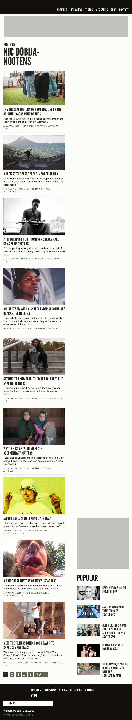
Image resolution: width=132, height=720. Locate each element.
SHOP (113, 10)
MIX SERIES (102, 10)
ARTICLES (62, 10)
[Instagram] (109, 4)
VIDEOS (89, 10)
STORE (34, 695)
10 (21, 533)
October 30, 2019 (12, 663)
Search (5, 703)
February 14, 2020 (13, 468)
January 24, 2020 (12, 593)
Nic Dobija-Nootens (21, 54)
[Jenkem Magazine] (28, 6)
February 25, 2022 (13, 189)
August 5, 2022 (11, 126)
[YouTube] (117, 4)
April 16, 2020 (10, 259)
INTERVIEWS (76, 10)
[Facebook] (99, 4)
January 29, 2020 (12, 530)
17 (5, 129)
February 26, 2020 (13, 398)
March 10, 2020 (11, 328)
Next (40, 674)
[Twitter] (104, 4)
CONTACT (124, 10)
